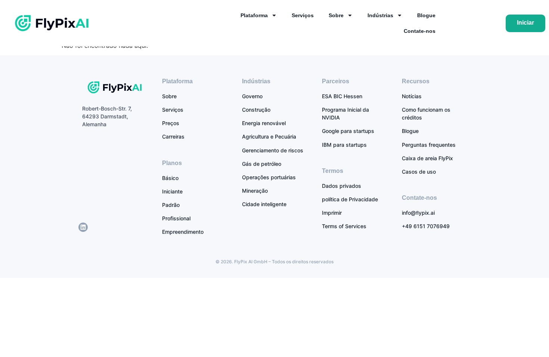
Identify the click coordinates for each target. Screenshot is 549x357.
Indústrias (380, 15)
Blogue (426, 15)
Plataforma (254, 15)
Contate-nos (419, 31)
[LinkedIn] (83, 227)
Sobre (336, 15)
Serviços (303, 15)
